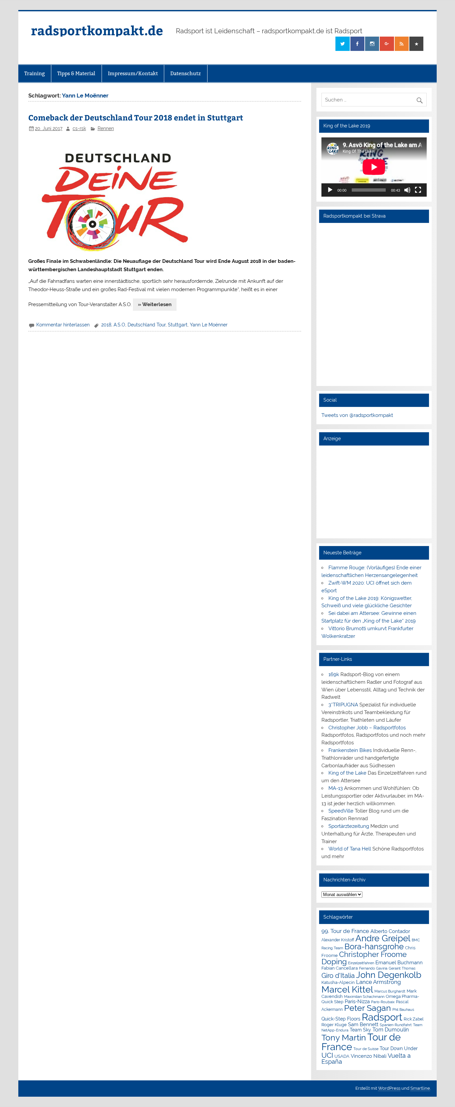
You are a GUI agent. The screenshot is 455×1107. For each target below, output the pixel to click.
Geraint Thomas (402, 968)
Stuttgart (178, 324)
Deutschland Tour (147, 324)
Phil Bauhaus (403, 1010)
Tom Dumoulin (390, 1029)
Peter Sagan (367, 1008)
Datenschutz (185, 73)
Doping (334, 961)
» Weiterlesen (155, 304)
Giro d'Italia (338, 976)
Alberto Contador (390, 931)
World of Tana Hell (349, 849)
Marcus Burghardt (389, 991)
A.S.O (119, 324)
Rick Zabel (413, 1019)
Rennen (106, 128)
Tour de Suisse (365, 1049)
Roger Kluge (334, 1024)
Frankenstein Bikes (350, 750)
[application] (374, 167)
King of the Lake (347, 773)
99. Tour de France (345, 931)
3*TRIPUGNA (343, 705)
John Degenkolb (388, 975)
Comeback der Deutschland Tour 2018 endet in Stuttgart (135, 117)
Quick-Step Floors (340, 1018)
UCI (327, 1055)
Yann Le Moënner (209, 324)
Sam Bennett (363, 1024)
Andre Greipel (382, 938)
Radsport (382, 1017)
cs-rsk (79, 128)
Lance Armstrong (378, 982)
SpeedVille (340, 811)
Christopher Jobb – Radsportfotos (367, 728)
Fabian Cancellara (339, 968)
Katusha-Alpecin (338, 982)
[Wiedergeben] (330, 190)
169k (333, 674)
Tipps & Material (76, 73)
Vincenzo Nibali (368, 1056)
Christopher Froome (373, 954)
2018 (106, 324)
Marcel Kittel (347, 989)
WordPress (389, 1088)
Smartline (420, 1088)
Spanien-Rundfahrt (396, 1025)
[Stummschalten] (407, 190)
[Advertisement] (374, 491)
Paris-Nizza (357, 1001)
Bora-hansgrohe (374, 946)
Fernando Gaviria (373, 968)
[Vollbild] (418, 190)
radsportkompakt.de (97, 30)
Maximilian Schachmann (364, 996)
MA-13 (335, 788)
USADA (341, 1056)
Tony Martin (343, 1037)
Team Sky (360, 1029)
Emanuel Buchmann (399, 963)
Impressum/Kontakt (133, 73)
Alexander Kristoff (337, 940)
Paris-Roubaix (383, 1002)
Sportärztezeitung (348, 826)
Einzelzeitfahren (361, 963)
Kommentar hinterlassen (63, 324)
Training (34, 73)
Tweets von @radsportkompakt (357, 415)
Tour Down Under (399, 1048)
